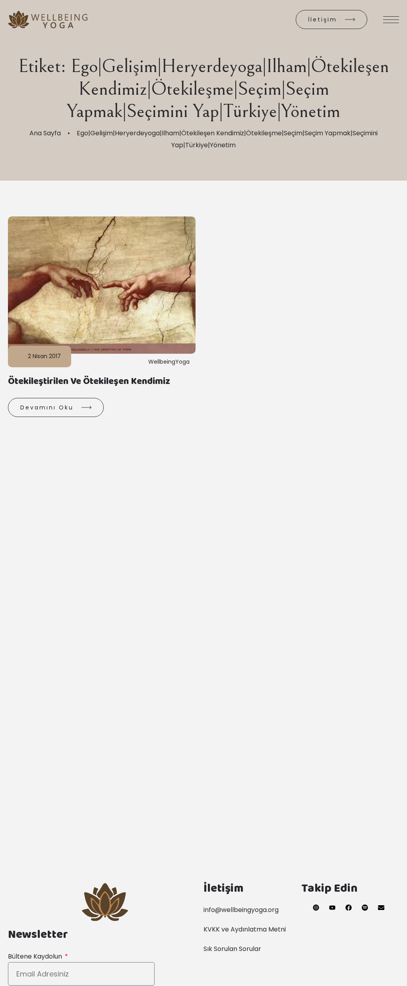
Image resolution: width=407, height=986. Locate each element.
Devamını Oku (47, 407)
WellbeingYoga (169, 362)
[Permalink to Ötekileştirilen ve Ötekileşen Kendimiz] (111, 284)
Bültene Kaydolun (36, 956)
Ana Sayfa (45, 133)
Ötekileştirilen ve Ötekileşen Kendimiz (89, 382)
